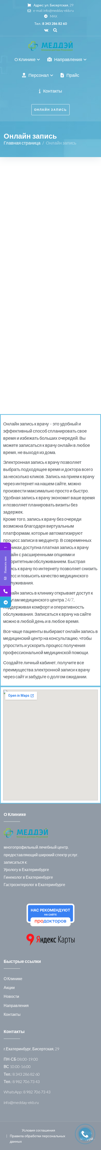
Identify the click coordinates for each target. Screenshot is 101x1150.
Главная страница (22, 143)
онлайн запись (50, 110)
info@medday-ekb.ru (58, 10)
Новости (11, 996)
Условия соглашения (38, 1130)
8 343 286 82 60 (54, 23)
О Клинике (13, 978)
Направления (16, 1005)
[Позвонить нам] (5, 591)
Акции (9, 987)
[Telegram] (5, 602)
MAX (53, 16)
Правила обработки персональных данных (37, 1138)
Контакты (12, 1014)
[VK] (46, 30)
